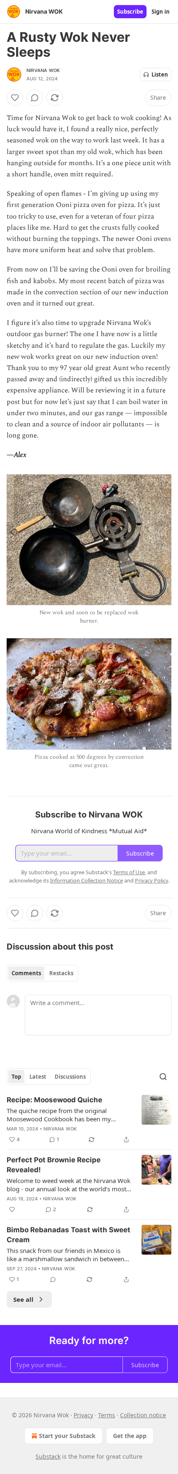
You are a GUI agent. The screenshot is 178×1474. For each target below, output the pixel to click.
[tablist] (42, 973)
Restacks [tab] (61, 973)
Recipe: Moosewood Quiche (54, 1100)
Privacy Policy (151, 880)
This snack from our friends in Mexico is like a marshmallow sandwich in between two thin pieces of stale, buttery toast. (65, 1254)
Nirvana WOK (43, 70)
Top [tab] (16, 1076)
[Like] (15, 97)
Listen (160, 74)
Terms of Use (129, 872)
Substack (48, 1456)
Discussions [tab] (70, 1076)
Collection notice (143, 1415)
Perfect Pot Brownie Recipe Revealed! (54, 1165)
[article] (89, 1120)
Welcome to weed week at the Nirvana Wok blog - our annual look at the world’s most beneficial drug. (68, 1184)
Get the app (130, 1436)
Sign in (161, 11)
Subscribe (130, 11)
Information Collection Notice (86, 880)
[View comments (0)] (34, 97)
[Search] (163, 1076)
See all (23, 1299)
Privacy (83, 1415)
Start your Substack (67, 1436)
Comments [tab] (26, 973)
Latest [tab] (37, 1076)
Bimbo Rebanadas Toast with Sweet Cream (68, 1235)
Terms (106, 1415)
